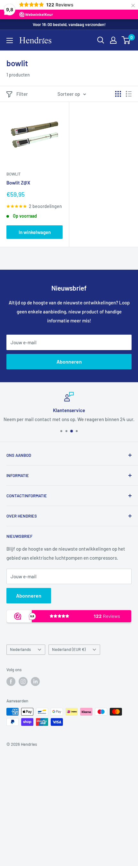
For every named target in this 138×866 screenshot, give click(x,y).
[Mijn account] (113, 40)
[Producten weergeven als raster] (118, 94)
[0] (126, 40)
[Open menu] (9, 40)
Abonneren (69, 361)
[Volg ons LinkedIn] (35, 681)
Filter (22, 94)
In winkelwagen (35, 232)
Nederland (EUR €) (69, 649)
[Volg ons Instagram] (23, 681)
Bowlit (13, 173)
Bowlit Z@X (18, 182)
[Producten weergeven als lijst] (129, 94)
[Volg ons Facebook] (10, 681)
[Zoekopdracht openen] (100, 40)
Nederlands (20, 649)
